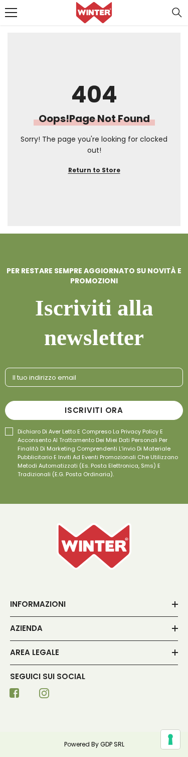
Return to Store (94, 170)
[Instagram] (44, 696)
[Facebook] (15, 696)
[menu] (11, 13)
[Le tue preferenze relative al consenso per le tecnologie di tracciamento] (170, 739)
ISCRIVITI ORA (94, 410)
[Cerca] (177, 13)
